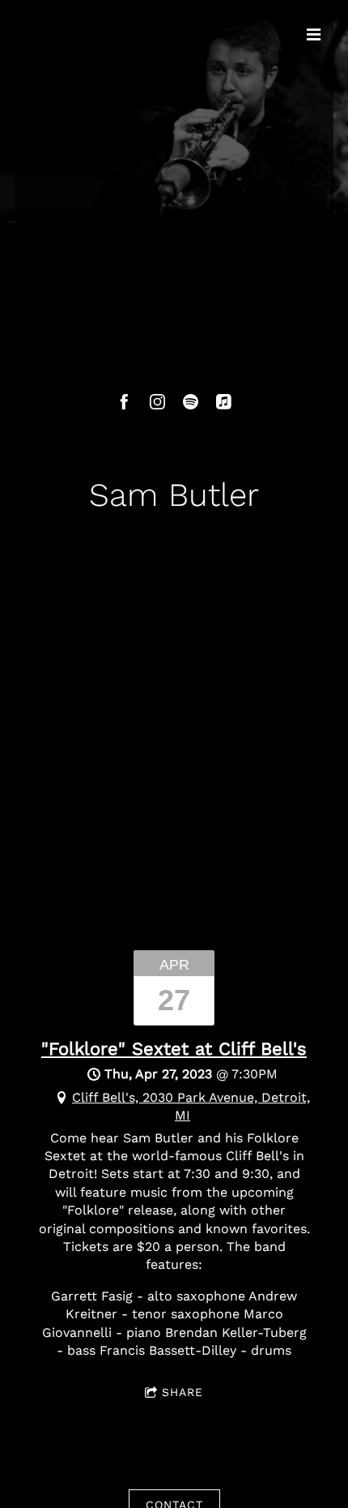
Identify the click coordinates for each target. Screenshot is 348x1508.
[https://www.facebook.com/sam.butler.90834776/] (124, 401)
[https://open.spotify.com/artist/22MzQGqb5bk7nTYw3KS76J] (190, 401)
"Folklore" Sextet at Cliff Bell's (174, 1049)
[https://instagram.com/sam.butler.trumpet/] (157, 401)
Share (182, 1392)
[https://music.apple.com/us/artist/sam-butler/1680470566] (223, 401)
